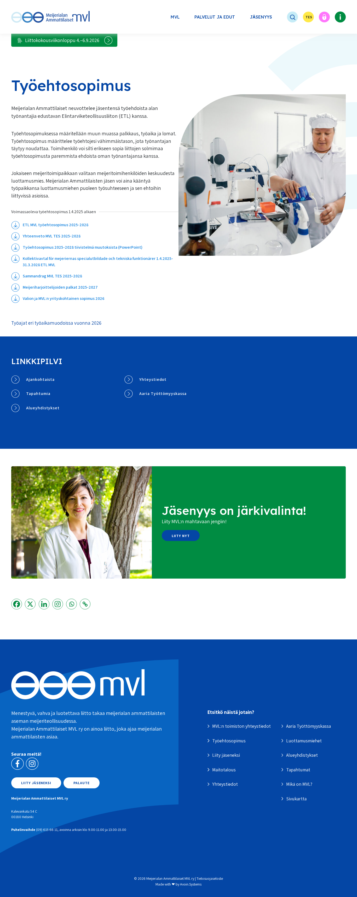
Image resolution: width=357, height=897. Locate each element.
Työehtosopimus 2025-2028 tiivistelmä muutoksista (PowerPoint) (82, 247)
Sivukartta (296, 799)
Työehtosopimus (229, 741)
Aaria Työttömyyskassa (163, 393)
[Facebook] (16, 604)
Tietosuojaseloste (210, 878)
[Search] (287, 16)
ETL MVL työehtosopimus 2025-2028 (55, 225)
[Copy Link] (85, 604)
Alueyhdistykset (43, 408)
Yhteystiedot (152, 379)
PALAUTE (81, 782)
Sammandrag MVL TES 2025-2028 (52, 276)
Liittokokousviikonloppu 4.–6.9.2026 (62, 40)
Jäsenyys (261, 17)
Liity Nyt (181, 535)
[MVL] (50, 16)
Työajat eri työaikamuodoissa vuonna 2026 (56, 323)
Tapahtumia (38, 393)
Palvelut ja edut (214, 17)
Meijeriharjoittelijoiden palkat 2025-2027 (60, 287)
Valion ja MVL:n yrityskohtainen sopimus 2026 (63, 298)
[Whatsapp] (71, 604)
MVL (175, 17)
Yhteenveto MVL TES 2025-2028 (51, 236)
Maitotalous (224, 770)
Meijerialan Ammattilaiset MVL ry (170, 878)
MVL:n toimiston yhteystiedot (241, 726)
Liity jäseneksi (36, 782)
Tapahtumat (298, 770)
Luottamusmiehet (304, 741)
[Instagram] (57, 604)
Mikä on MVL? (299, 784)
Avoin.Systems (190, 884)
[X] (30, 604)
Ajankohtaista (40, 379)
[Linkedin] (44, 604)
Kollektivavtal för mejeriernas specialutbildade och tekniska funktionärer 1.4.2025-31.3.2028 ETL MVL (98, 261)
